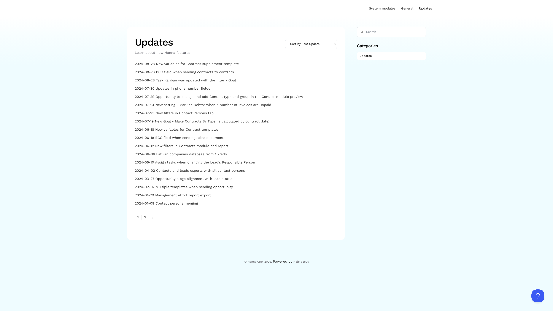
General (407, 8)
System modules (382, 8)
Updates (425, 8)
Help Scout (300, 261)
